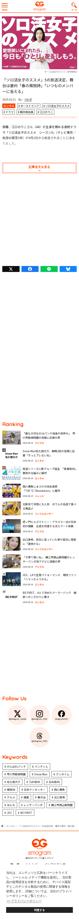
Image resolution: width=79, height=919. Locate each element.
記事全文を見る (39, 166)
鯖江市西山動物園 (62, 805)
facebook (30, 269)
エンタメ (8, 106)
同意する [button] (39, 909)
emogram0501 (61, 718)
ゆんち (11, 805)
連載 (26, 797)
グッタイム (62, 774)
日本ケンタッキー (34, 789)
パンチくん (41, 766)
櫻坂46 (11, 789)
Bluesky (68, 269)
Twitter (11, 269)
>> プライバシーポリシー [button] (24, 901)
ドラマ (10, 112)
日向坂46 (54, 782)
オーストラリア (30, 106)
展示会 (42, 797)
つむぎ (28, 99)
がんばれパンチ (16, 766)
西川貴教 (59, 789)
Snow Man (40, 774)
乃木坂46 (34, 782)
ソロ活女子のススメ (57, 106)
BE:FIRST (26, 813)
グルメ (11, 797)
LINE (49, 269)
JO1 (9, 813)
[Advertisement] (39, 220)
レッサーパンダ (33, 805)
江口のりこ (46, 112)
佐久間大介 (13, 782)
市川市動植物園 (16, 774)
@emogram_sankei (17, 718)
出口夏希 (59, 797)
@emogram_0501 (39, 718)
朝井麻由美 (26, 112)
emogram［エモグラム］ (39, 6)
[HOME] (2, 826)
